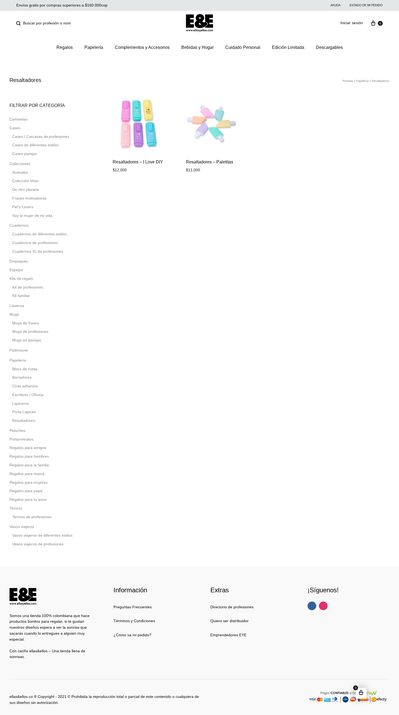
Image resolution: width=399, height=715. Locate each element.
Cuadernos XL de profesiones (37, 251)
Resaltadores (23, 420)
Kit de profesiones (27, 287)
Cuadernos (19, 225)
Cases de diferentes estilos (35, 145)
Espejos (16, 270)
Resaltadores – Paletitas (209, 162)
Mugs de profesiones (30, 331)
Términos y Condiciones (134, 621)
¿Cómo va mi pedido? (132, 635)
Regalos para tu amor (28, 499)
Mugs (14, 314)
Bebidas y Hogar (197, 47)
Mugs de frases (25, 323)
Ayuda (335, 5)
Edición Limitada (288, 47)
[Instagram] (323, 606)
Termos (16, 508)
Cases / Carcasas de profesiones (40, 136)
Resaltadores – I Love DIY (138, 162)
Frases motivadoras (29, 198)
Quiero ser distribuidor (229, 621)
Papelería (93, 47)
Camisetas (19, 119)
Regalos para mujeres (28, 482)
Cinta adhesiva (25, 386)
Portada (348, 81)
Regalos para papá (26, 491)
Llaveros (17, 305)
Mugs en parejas (26, 340)
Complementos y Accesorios (142, 47)
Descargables (329, 47)
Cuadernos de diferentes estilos (39, 234)
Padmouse (19, 350)
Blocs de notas (24, 369)
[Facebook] (312, 606)
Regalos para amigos (28, 447)
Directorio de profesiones (232, 607)
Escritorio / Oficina (27, 395)
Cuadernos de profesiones (35, 243)
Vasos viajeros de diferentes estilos (42, 535)
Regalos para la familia (29, 465)
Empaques (19, 261)
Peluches (17, 430)
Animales (20, 172)
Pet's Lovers (22, 207)
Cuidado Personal (242, 47)
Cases (15, 128)
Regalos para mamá (27, 474)
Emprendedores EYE (228, 635)
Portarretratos (21, 439)
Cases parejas (24, 153)
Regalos (64, 47)
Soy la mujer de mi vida (32, 215)
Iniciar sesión (351, 23)
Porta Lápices (24, 412)
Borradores (21, 377)
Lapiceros (20, 403)
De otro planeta (25, 189)
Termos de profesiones (32, 517)
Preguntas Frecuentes (132, 607)
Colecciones (20, 164)
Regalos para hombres (29, 456)
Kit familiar (21, 295)
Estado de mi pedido (366, 5)
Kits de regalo (21, 278)
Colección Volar (25, 181)
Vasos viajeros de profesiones (38, 544)
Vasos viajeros (22, 526)
